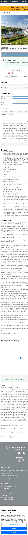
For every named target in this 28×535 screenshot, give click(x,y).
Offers (25, 4)
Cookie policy (19, 521)
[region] (14, 520)
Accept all (14, 532)
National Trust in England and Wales (14, 379)
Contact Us (24, 1)
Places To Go (19, 4)
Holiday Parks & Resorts (10, 4)
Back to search (6, 12)
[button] (3, 30)
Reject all (14, 528)
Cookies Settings (14, 524)
